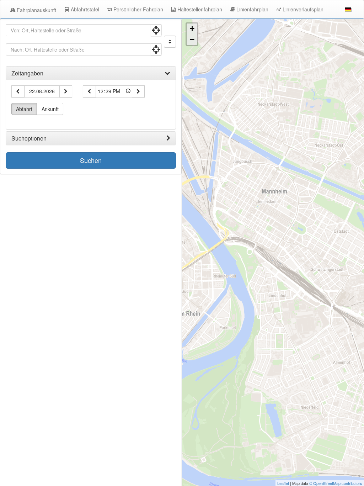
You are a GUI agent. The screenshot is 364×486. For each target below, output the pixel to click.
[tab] (91, 73)
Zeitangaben (27, 73)
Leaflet (283, 483)
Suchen (91, 160)
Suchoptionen (29, 138)
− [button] (192, 39)
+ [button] (192, 28)
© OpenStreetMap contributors (335, 483)
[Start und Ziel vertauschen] (170, 42)
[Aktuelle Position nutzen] (156, 30)
